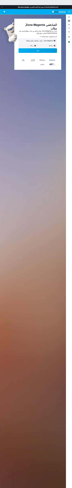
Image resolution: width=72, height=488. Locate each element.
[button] (2, 7)
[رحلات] (69, 37)
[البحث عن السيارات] (69, 24)
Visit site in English (23, 7)
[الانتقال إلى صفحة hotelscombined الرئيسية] (59, 12)
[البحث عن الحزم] (69, 28)
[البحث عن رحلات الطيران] (69, 17)
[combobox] (48, 36)
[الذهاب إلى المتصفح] (69, 32)
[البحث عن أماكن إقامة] (69, 21)
